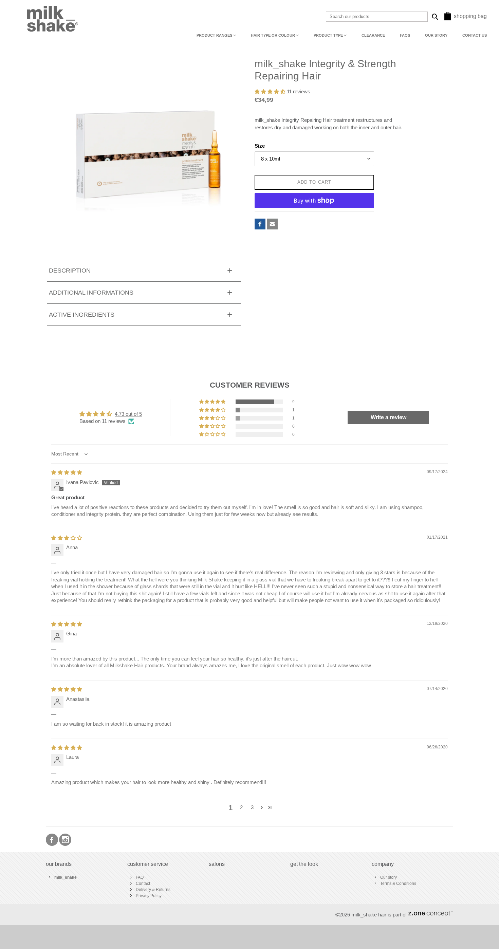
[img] (66, 472)
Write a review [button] (388, 417)
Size (260, 146)
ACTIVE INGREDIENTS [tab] (81, 314)
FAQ (140, 877)
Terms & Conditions (398, 883)
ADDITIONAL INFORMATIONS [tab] (91, 292)
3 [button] (252, 807)
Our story (388, 877)
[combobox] (377, 17)
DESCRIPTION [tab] (70, 270)
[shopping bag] (447, 18)
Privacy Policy (149, 895)
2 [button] (241, 807)
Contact (143, 883)
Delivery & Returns (153, 889)
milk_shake (65, 877)
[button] (271, 91)
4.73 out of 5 (128, 414)
